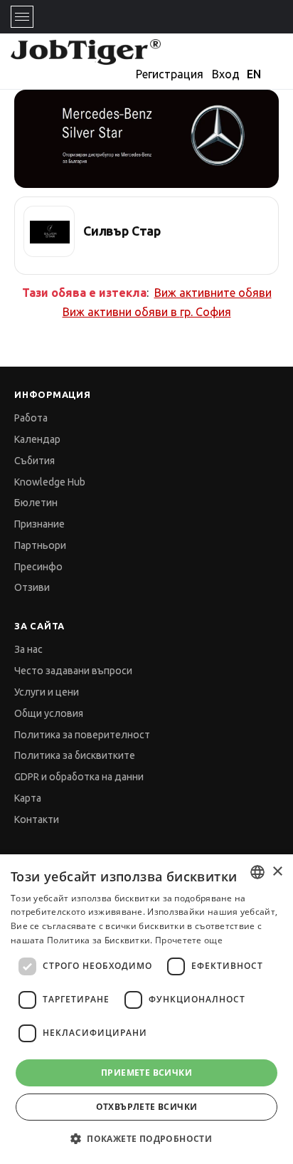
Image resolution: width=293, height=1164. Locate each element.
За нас (28, 649)
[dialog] (146, 1009)
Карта (27, 798)
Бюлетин (36, 502)
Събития (34, 460)
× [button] (277, 871)
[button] (146, 1139)
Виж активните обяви (213, 292)
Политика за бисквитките (74, 755)
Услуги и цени (46, 692)
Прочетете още (189, 940)
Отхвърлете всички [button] (147, 1107)
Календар (37, 439)
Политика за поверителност (82, 734)
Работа (31, 418)
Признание (39, 524)
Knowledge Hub (49, 482)
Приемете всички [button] (146, 1072)
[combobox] (257, 872)
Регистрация (169, 74)
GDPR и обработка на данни (79, 776)
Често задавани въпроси (73, 670)
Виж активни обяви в (147, 311)
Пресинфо (38, 566)
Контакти (36, 819)
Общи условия (48, 713)
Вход (226, 74)
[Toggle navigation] (22, 17)
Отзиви (32, 587)
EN (254, 74)
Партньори (40, 545)
